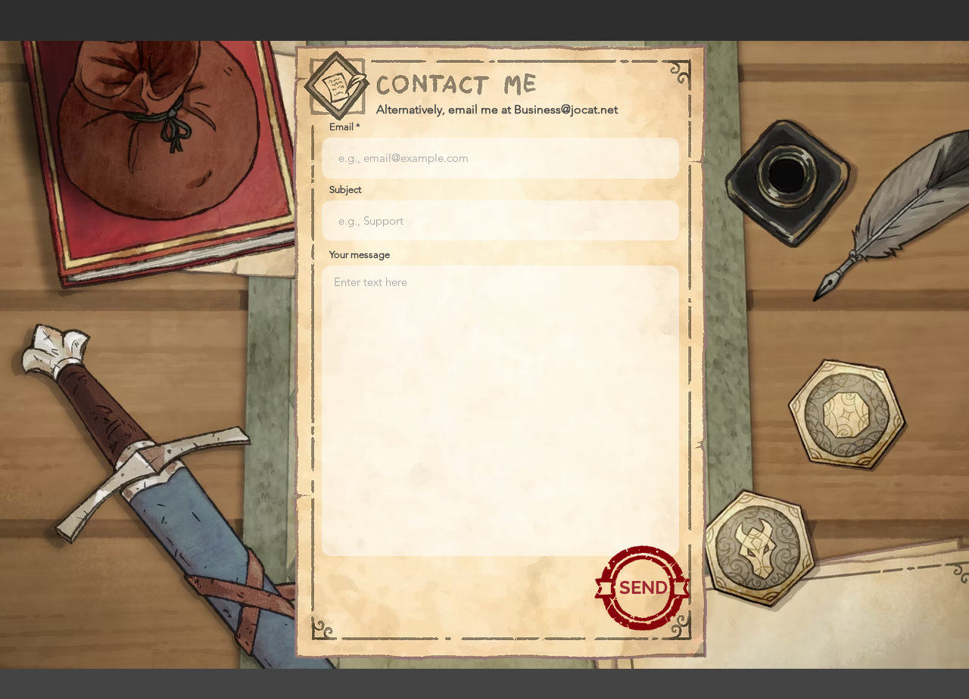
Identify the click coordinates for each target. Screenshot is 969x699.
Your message (359, 254)
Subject (345, 189)
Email (341, 127)
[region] (642, 588)
